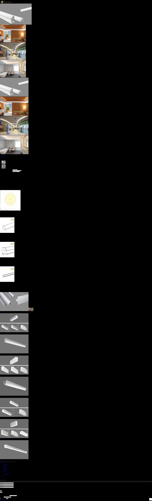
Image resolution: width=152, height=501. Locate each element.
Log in (7, 498)
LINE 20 (1, 333)
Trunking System (6, 469)
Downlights (5, 467)
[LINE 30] (14, 416)
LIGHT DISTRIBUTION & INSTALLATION (6, 170)
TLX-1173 (1, 460)
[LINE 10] (4, 168)
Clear (20, 171)
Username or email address (4, 495)
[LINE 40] (14, 437)
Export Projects (7, 474)
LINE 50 (1, 375)
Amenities (4, 470)
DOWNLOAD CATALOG (3, 156)
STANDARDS (6, 169)
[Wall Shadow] (16, 310)
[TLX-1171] (14, 353)
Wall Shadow (2, 312)
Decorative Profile (6, 465)
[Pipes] (4, 164)
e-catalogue (4, 471)
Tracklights (5, 468)
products (3, 463)
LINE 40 (1, 439)
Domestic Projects (8, 473)
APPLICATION (6, 171)
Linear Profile (5, 464)
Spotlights (5, 466)
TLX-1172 (1, 396)
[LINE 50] (14, 374)
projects (4, 20)
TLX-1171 (1, 354)
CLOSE (1, 492)
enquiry (3, 476)
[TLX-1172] (14, 395)
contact (3, 477)
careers (3, 475)
